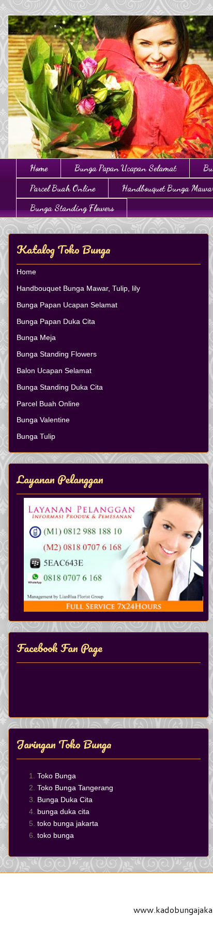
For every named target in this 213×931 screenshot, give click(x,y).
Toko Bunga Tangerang (75, 788)
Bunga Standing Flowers (72, 207)
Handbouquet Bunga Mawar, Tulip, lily (78, 288)
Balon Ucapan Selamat (54, 370)
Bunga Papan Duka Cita (56, 321)
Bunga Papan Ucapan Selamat (125, 167)
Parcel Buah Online (62, 188)
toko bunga (55, 835)
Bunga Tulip (36, 436)
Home (39, 167)
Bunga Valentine (43, 420)
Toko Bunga (56, 776)
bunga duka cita (63, 811)
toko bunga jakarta (67, 823)
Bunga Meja (36, 337)
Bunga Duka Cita (65, 799)
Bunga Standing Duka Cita (60, 387)
